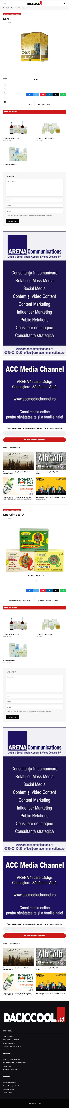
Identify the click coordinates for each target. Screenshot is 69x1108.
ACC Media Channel (8, 1089)
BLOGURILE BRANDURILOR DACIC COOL (14, 1059)
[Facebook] (5, 84)
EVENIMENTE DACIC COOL (10, 1069)
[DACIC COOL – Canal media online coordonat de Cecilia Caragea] (34, 3)
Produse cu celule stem (11, 138)
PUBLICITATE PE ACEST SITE (11, 1040)
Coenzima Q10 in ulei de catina (48, 600)
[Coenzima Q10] (34, 548)
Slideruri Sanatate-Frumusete (12, 14)
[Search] (64, 3)
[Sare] (34, 52)
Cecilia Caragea (7, 1092)
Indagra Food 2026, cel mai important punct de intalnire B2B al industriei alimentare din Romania (18, 498)
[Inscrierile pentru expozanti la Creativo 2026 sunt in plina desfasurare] (51, 486)
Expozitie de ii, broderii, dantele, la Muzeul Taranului (48, 472)
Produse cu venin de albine (44, 138)
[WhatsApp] (5, 106)
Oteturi (29, 105)
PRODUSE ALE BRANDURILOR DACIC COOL (15, 1063)
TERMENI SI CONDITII (9, 1043)
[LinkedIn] (5, 93)
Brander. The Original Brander (11, 1086)
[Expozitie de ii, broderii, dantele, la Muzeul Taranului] (51, 461)
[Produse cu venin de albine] (50, 127)
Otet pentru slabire (44, 105)
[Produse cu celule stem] (18, 127)
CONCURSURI (7, 1066)
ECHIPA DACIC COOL (9, 1036)
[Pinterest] (5, 97)
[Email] (5, 102)
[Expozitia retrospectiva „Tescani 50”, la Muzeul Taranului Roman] (18, 461)
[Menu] (5, 3)
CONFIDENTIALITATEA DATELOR (12, 1046)
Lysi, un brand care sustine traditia (20, 600)
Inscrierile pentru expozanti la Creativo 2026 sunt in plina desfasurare (50, 498)
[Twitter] (5, 88)
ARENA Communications (10, 1082)
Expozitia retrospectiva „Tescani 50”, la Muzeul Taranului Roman (17, 472)
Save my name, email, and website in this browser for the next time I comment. (30, 215)
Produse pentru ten (9, 164)
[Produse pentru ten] (18, 153)
